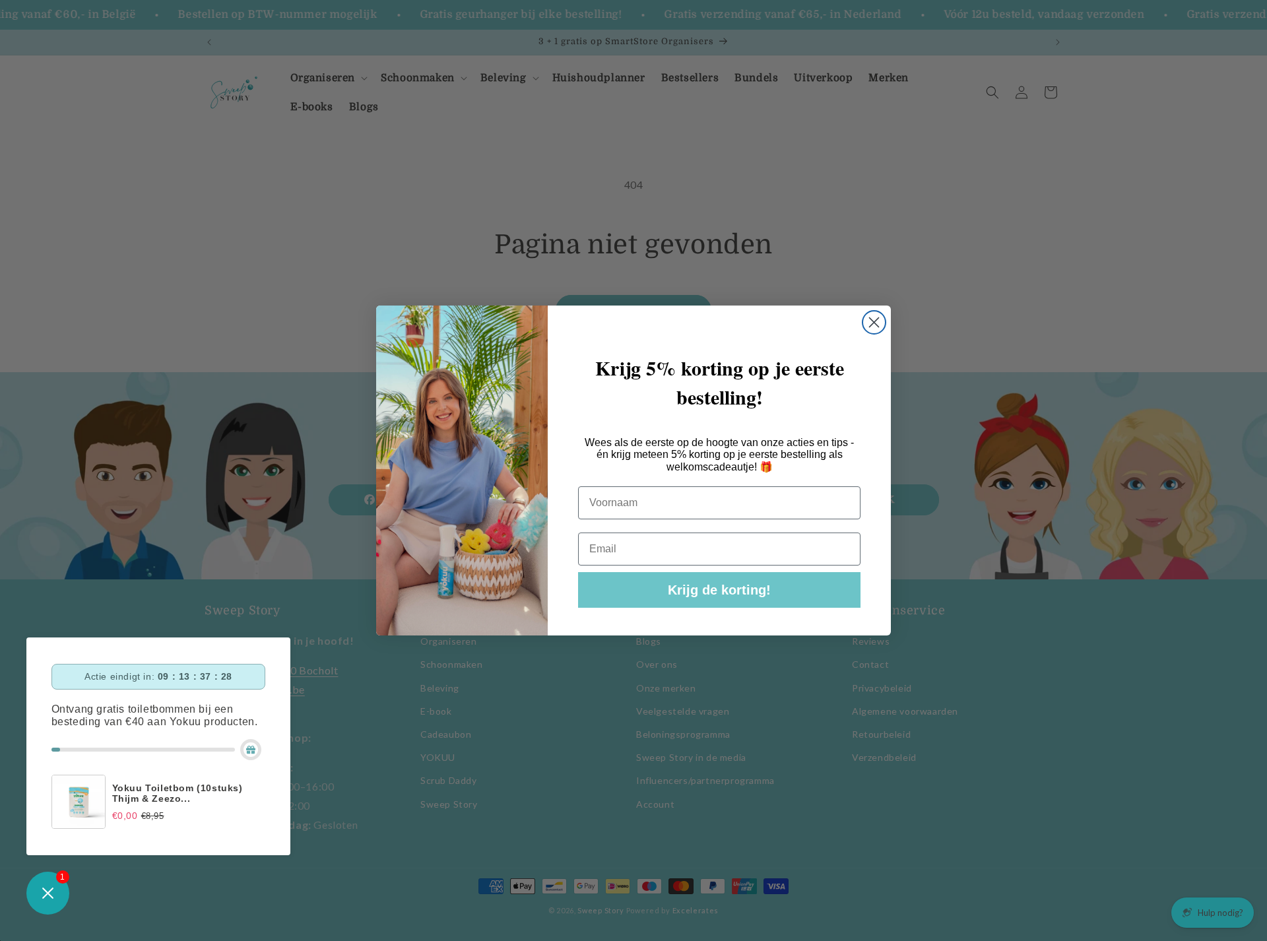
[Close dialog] (874, 322)
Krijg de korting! (719, 590)
